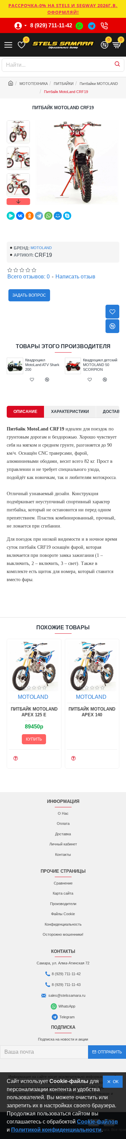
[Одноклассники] (30, 216)
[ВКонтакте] (20, 216)
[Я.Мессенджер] (11, 216)
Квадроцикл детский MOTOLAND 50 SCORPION (100, 365)
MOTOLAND (41, 248)
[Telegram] (39, 216)
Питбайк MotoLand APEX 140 (92, 712)
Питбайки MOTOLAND (99, 84)
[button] (18, 122)
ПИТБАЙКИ (64, 84)
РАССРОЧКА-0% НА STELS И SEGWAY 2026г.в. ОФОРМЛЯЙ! (63, 8)
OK (115, 1081)
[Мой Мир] (58, 216)
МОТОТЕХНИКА (33, 84)
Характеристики (70, 411)
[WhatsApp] (48, 216)
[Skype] (67, 216)
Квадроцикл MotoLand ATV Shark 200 (42, 365)
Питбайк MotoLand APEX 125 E (34, 712)
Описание (25, 411)
